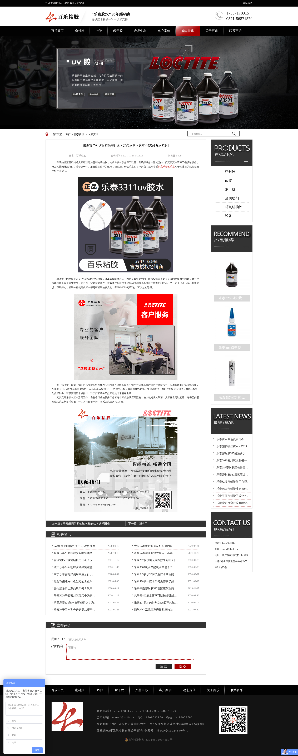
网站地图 (247, 3)
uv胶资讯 (93, 134)
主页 (68, 134)
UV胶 (99, 690)
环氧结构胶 (233, 207)
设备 (228, 216)
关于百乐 (211, 31)
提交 (183, 667)
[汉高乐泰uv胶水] (125, 225)
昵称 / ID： (58, 639)
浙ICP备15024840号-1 (172, 730)
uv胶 (99, 31)
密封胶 (79, 31)
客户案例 (164, 31)
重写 (164, 667)
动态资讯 (188, 31)
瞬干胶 (118, 31)
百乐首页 (57, 31)
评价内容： (58, 646)
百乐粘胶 (71, 402)
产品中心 (140, 31)
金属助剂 (232, 198)
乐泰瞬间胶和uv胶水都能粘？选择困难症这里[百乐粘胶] (87, 524)
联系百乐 (235, 31)
